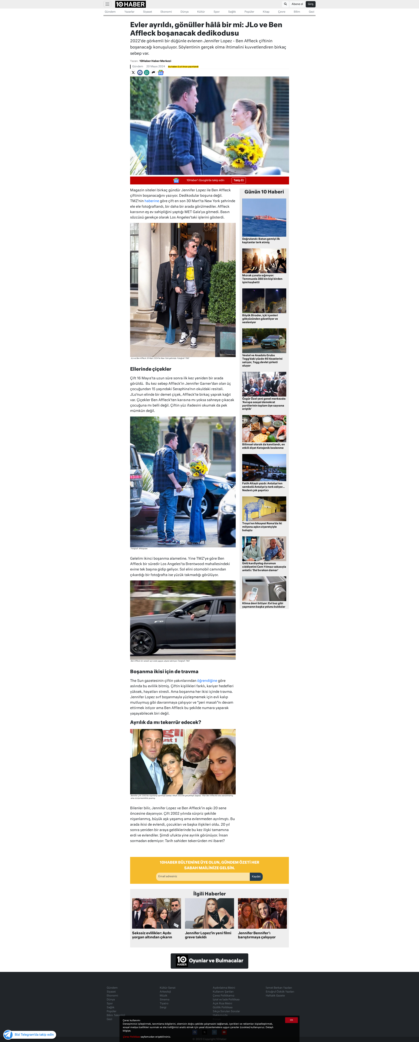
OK (291, 1020)
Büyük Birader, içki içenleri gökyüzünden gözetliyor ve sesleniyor (260, 319)
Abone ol (297, 4)
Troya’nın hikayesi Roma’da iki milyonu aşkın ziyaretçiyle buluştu (262, 527)
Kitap (266, 12)
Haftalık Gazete (275, 996)
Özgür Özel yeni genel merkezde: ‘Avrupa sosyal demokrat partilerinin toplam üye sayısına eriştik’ (264, 404)
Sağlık (232, 12)
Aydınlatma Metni (224, 988)
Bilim (297, 12)
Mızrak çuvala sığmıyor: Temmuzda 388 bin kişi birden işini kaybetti (262, 279)
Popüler (249, 12)
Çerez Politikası (132, 1037)
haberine (152, 201)
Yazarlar (129, 12)
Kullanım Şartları (223, 992)
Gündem (110, 12)
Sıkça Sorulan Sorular (226, 1011)
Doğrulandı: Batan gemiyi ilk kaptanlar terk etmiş (261, 241)
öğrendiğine (207, 681)
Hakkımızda (220, 1015)
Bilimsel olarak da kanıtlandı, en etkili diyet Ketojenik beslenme (263, 446)
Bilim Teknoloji (116, 1015)
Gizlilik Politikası (223, 1007)
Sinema (164, 999)
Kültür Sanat (167, 988)
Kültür (201, 12)
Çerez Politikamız (223, 996)
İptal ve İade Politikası (226, 999)
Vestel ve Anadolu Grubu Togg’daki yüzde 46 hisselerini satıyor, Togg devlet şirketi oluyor (262, 360)
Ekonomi (166, 12)
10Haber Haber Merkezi (155, 61)
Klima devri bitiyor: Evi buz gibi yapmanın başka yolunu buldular (263, 605)
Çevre (281, 12)
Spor (217, 12)
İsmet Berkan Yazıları (279, 988)
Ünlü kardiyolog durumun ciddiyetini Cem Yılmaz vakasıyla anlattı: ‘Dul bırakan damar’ (264, 567)
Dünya (185, 12)
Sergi (163, 1007)
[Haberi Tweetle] (133, 72)
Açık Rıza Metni (222, 1003)
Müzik (163, 996)
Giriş (310, 4)
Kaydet (256, 876)
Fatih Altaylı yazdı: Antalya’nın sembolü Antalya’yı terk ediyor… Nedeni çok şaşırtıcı (263, 487)
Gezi (311, 12)
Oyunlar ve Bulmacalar (215, 961)
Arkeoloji (165, 992)
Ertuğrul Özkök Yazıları (280, 992)
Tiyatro (164, 1003)
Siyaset (147, 12)
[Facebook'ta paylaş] (140, 72)
